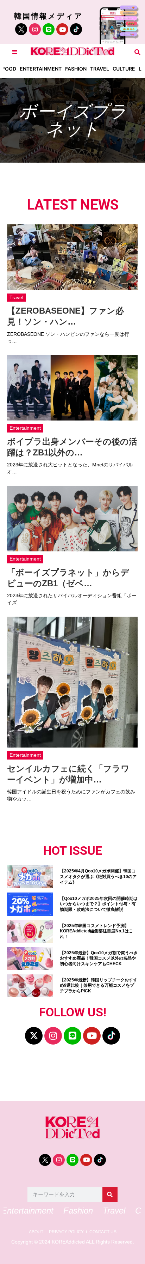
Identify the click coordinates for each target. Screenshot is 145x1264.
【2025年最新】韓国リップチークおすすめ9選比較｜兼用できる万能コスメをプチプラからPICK (98, 985)
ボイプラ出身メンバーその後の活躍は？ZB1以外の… (72, 447)
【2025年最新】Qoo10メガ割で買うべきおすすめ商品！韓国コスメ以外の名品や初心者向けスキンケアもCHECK (99, 958)
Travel (99, 69)
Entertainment (41, 69)
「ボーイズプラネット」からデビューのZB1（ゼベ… (68, 578)
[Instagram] (35, 29)
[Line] (49, 29)
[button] (137, 52)
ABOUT (36, 1232)
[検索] (110, 1194)
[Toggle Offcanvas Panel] (14, 52)
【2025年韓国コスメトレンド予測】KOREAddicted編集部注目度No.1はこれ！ (96, 931)
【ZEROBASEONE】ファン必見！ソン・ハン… (65, 316)
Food (9, 69)
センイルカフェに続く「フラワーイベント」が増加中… (68, 774)
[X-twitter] (34, 1036)
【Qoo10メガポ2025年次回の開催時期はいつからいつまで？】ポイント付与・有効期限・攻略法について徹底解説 (99, 904)
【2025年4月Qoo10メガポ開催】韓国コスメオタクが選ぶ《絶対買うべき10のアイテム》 (98, 876)
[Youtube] (62, 29)
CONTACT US (102, 1232)
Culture (124, 69)
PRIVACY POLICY (66, 1232)
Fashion (76, 69)
